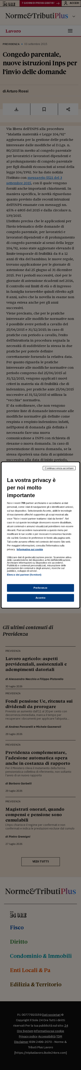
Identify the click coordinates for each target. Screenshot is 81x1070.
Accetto (41, 597)
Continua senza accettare (59, 468)
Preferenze (40, 587)
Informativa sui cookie (30, 549)
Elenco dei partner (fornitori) (24, 574)
